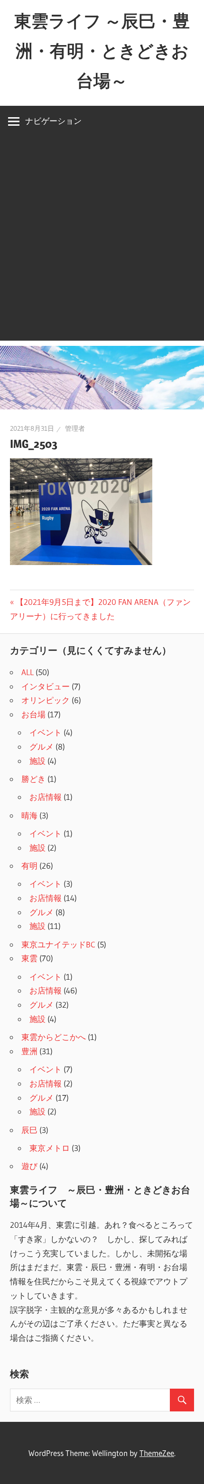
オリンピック (45, 700)
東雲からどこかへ (53, 1037)
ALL (27, 672)
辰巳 (29, 1130)
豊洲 (29, 1051)
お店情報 (45, 797)
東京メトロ (49, 1148)
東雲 (29, 958)
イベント (45, 732)
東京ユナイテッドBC (58, 944)
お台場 (33, 714)
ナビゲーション (53, 121)
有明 (29, 866)
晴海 (29, 815)
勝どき (33, 779)
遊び (29, 1166)
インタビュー (45, 686)
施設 (37, 761)
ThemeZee (156, 1453)
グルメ (41, 746)
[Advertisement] (102, 239)
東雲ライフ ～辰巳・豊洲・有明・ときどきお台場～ (102, 50)
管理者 (75, 428)
